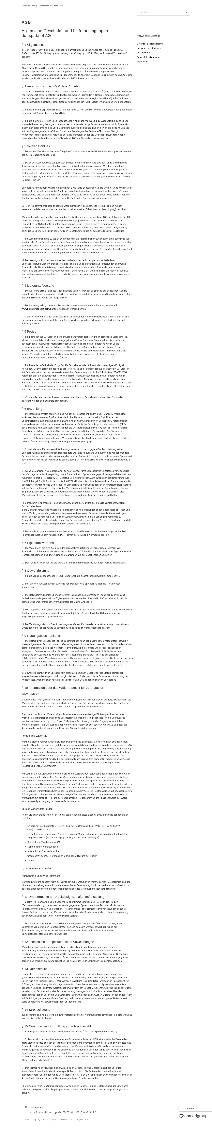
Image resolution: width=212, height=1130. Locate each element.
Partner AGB (95, 131)
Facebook (139, 22)
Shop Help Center (28, 6)
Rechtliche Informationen (51, 6)
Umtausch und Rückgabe (149, 48)
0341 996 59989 (65, 1112)
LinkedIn (149, 22)
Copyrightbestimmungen (149, 57)
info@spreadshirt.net (38, 829)
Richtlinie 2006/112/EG (114, 372)
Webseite (27, 717)
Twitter (144, 22)
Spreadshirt (120, 53)
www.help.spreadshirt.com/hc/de (39, 309)
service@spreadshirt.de (39, 1112)
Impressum (142, 61)
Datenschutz (143, 53)
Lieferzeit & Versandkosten (150, 44)
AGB (27, 1119)
